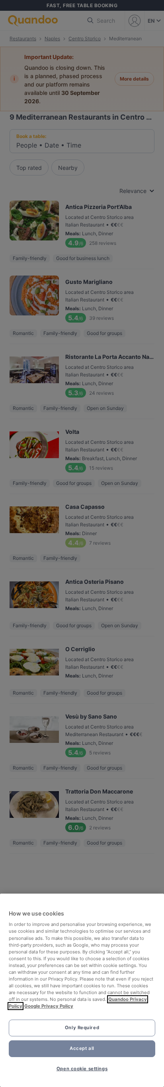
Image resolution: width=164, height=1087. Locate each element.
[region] (82, 990)
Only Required (82, 1027)
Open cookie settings (82, 1068)
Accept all (82, 1048)
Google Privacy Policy (48, 1006)
